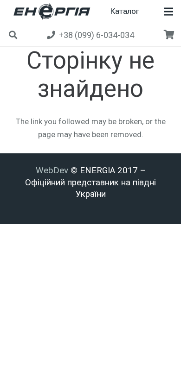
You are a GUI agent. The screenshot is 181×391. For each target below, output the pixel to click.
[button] (168, 11)
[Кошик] (169, 34)
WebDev (53, 170)
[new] (50, 11)
